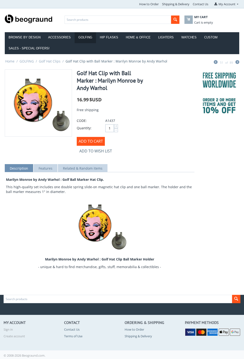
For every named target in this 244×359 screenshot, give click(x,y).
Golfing (85, 37)
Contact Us (200, 4)
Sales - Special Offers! (29, 48)
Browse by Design (25, 37)
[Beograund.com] (28, 18)
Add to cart (91, 141)
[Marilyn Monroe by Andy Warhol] (38, 103)
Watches (189, 37)
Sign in (8, 329)
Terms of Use (73, 336)
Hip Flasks (109, 37)
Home (10, 61)
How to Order (149, 4)
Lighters (166, 37)
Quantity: (84, 128)
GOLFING (27, 61)
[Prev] (216, 62)
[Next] (237, 62)
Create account (14, 336)
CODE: (82, 120)
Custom (211, 37)
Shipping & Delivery (175, 4)
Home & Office (138, 37)
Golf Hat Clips (50, 61)
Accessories (59, 37)
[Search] (175, 20)
